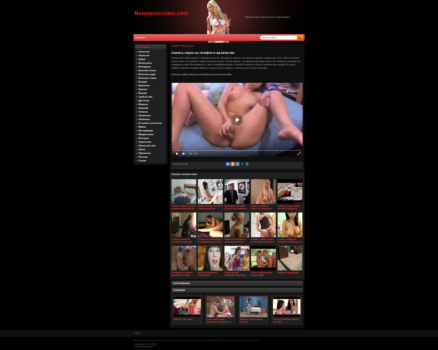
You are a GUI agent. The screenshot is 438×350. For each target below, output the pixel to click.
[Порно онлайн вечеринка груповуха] (236, 271)
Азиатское (144, 51)
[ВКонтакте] (228, 164)
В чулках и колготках (150, 123)
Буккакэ (143, 89)
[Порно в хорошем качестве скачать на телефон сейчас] (263, 204)
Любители (144, 119)
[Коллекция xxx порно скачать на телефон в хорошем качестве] (236, 204)
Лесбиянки (145, 115)
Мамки (142, 127)
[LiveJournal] (247, 164)
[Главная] (161, 15)
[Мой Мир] (237, 164)
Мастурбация (146, 130)
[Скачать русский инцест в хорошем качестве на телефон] (210, 237)
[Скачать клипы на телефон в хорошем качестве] (183, 237)
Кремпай (143, 108)
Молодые (144, 138)
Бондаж (143, 81)
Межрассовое (146, 134)
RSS (137, 333)
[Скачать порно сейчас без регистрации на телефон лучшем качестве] (290, 204)
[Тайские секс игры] (187, 306)
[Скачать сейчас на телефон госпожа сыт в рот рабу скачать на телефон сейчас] (290, 237)
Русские (143, 157)
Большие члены (148, 78)
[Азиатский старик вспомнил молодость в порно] (220, 306)
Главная (140, 37)
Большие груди (147, 74)
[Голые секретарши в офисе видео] (263, 271)
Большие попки (147, 70)
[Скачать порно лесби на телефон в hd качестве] (183, 204)
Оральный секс (147, 145)
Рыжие (142, 160)
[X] (242, 164)
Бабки (142, 59)
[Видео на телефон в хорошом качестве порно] (236, 237)
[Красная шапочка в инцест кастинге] (287, 306)
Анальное (144, 55)
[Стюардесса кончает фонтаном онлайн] (183, 271)
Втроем (143, 93)
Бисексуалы (145, 63)
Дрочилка (144, 100)
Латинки (143, 112)
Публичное (145, 153)
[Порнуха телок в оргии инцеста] (253, 306)
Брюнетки (144, 85)
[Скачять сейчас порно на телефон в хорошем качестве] (263, 237)
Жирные (143, 104)
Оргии (142, 149)
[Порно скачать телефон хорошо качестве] (210, 204)
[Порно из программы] (290, 271)
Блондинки (145, 66)
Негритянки (145, 142)
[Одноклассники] (233, 164)
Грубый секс (145, 96)
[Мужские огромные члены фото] (210, 271)
